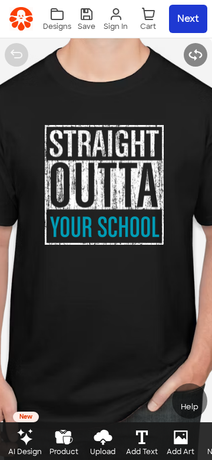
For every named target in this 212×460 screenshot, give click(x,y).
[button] (87, 19)
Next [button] (188, 18)
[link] (21, 19)
